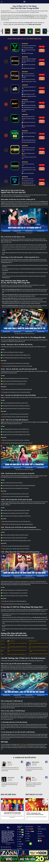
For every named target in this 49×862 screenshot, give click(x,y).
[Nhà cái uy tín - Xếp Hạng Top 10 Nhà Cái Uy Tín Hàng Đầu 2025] (24, 1)
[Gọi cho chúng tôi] (39, 841)
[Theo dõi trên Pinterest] (41, 841)
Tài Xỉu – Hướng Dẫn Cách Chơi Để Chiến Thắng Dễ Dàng (34, 814)
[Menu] (1, 1)
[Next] (24, 809)
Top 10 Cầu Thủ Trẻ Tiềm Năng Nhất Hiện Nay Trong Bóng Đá (12, 813)
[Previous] (25, 810)
